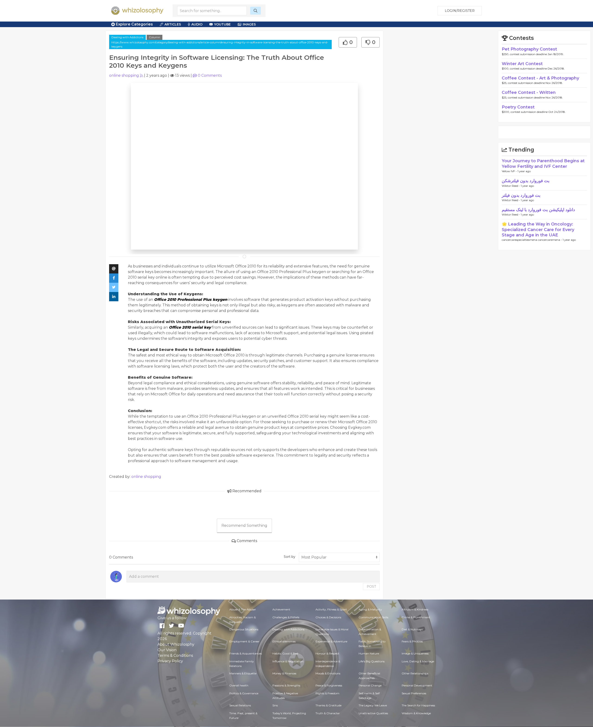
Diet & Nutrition (412, 629)
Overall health (238, 685)
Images (249, 24)
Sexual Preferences (414, 693)
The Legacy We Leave (373, 705)
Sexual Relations (240, 705)
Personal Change (370, 685)
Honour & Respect (327, 653)
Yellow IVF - (509, 171)
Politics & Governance (243, 693)
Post (371, 586)
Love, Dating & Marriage (418, 661)
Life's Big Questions (372, 661)
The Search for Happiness (418, 705)
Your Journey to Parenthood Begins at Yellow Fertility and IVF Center (543, 163)
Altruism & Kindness (415, 609)
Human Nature (369, 653)
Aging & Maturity (370, 609)
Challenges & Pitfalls (285, 617)
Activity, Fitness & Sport (331, 609)
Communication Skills (373, 617)
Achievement (281, 609)
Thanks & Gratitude (328, 705)
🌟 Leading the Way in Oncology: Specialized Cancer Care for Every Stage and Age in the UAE (538, 230)
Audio (196, 24)
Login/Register (460, 11)
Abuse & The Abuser (242, 609)
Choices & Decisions (328, 617)
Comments (210, 75)
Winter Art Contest (522, 63)
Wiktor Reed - (511, 185)
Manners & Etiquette (242, 673)
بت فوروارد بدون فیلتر (521, 195)
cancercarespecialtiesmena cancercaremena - (532, 239)
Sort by (289, 557)
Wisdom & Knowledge (416, 713)
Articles (172, 24)
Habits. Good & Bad (285, 653)
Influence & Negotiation (287, 661)
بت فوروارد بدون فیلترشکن (525, 180)
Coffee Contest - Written (529, 92)
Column (154, 37)
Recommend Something (244, 525)
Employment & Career (244, 641)
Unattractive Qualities (373, 713)
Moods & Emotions (327, 673)
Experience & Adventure (331, 641)
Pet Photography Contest (529, 49)
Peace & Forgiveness (328, 685)
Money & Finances (284, 673)
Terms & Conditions (175, 655)
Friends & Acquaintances (245, 653)
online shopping (124, 75)
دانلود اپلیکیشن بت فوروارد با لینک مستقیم (538, 209)
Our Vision (167, 650)
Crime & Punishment (416, 617)
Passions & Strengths (286, 685)
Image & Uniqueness (415, 653)
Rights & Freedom (327, 693)
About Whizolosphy (176, 644)
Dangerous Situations (243, 629)
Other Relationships (415, 673)
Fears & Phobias (412, 641)
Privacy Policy (170, 661)
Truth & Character (327, 713)
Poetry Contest (518, 107)
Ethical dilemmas (284, 641)
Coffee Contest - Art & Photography (540, 78)
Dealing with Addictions (127, 37)
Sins (275, 705)
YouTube (222, 24)
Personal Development (417, 685)
